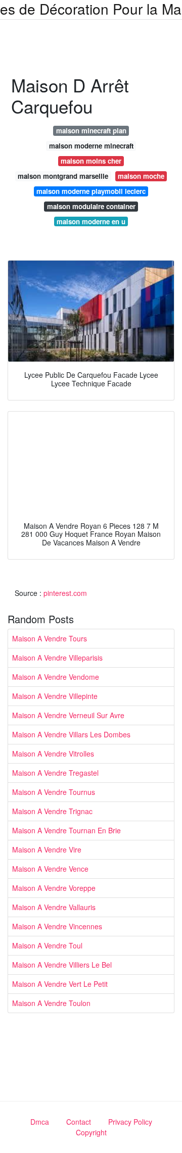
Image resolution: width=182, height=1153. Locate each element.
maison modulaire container (91, 206)
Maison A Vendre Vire (46, 849)
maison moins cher (91, 161)
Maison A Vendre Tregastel (55, 773)
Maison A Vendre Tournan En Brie (66, 830)
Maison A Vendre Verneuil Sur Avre (68, 715)
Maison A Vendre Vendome (55, 677)
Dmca (39, 1122)
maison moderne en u (91, 221)
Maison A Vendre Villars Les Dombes (71, 734)
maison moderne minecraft (91, 146)
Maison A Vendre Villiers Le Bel (62, 965)
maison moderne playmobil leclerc (91, 191)
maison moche (141, 176)
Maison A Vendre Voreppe (54, 888)
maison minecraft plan (91, 130)
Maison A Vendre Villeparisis (57, 658)
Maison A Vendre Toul (47, 945)
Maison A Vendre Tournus (53, 792)
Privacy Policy (130, 1122)
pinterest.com (65, 593)
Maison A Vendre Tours (49, 638)
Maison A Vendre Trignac (52, 811)
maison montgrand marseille (63, 176)
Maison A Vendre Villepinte (55, 696)
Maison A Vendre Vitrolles (53, 753)
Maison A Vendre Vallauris (54, 907)
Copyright (91, 1132)
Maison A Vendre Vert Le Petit (60, 984)
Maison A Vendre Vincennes (57, 926)
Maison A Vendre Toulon (51, 1003)
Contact (78, 1122)
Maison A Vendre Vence (50, 869)
